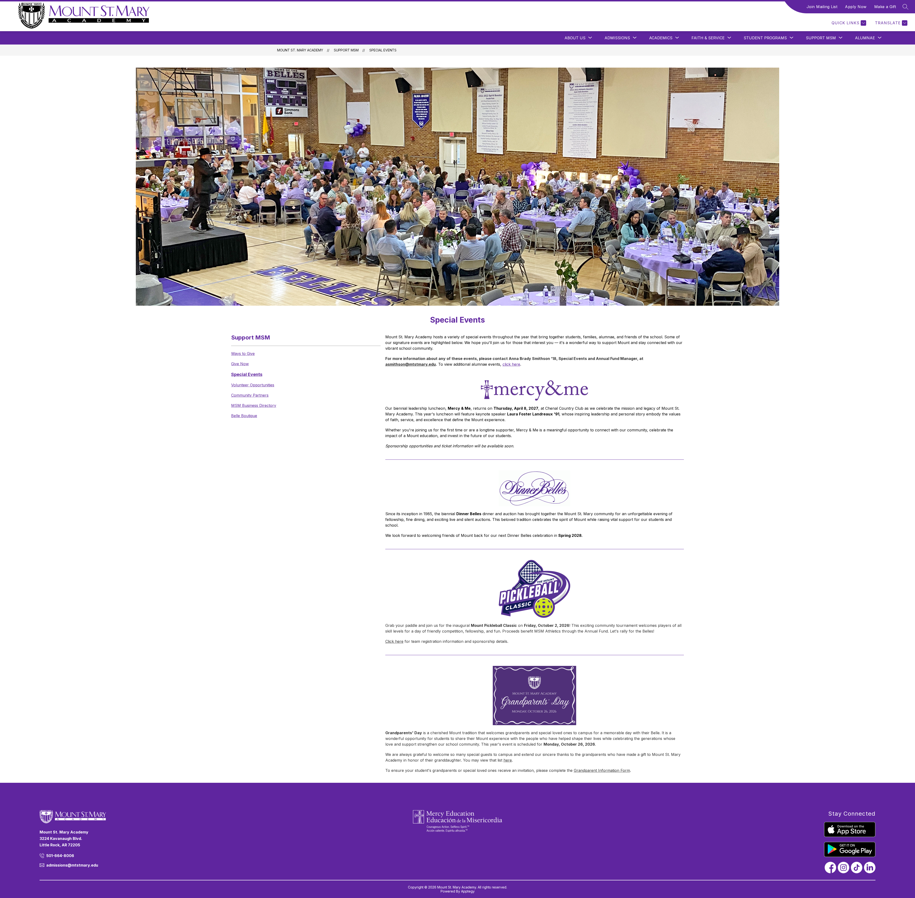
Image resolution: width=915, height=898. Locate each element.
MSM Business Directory (253, 405)
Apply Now (856, 6)
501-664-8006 (60, 855)
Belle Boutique (244, 415)
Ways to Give (243, 353)
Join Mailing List (822, 6)
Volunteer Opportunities (252, 385)
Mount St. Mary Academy (300, 50)
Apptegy (468, 891)
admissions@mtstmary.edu (72, 865)
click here (511, 364)
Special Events (382, 50)
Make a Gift (885, 6)
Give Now (240, 363)
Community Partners (250, 395)
